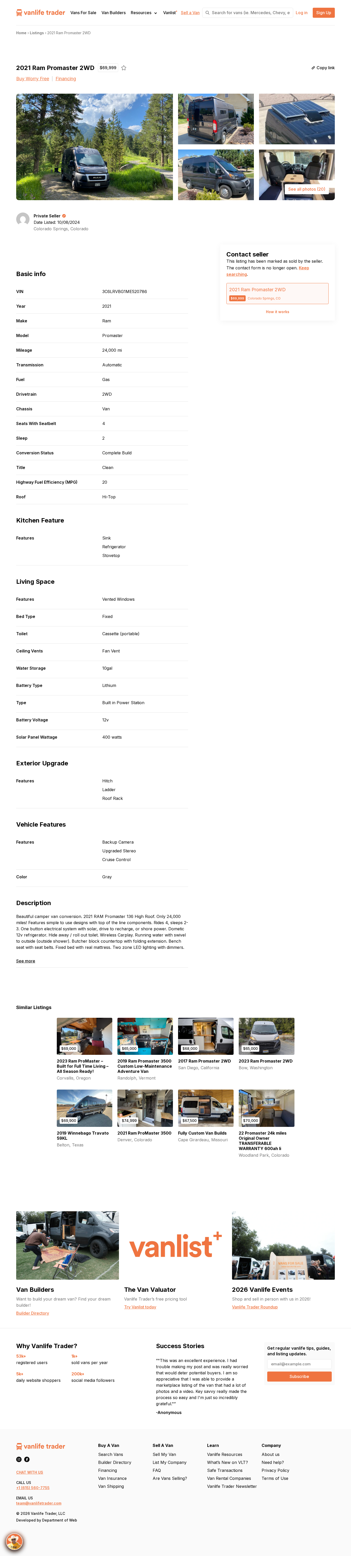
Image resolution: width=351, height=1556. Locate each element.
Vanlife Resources (224, 1454)
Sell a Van (190, 12)
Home (21, 33)
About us (271, 1454)
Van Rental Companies (229, 1478)
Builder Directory (114, 1462)
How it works (277, 312)
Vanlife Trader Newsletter (232, 1486)
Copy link (326, 67)
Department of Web (59, 1520)
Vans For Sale (83, 12)
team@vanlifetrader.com (38, 1503)
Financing (66, 78)
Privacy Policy (275, 1470)
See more (25, 961)
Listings (37, 33)
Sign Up (323, 12)
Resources (141, 12)
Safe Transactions (225, 1470)
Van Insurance (112, 1478)
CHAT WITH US (29, 1472)
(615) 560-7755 (35, 1488)
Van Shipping (111, 1486)
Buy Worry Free (32, 78)
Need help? (273, 1462)
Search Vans (110, 1454)
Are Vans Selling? (170, 1478)
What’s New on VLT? (227, 1462)
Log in (302, 12)
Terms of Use (275, 1478)
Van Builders (113, 12)
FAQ (157, 1470)
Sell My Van (164, 1454)
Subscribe (299, 1376)
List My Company (170, 1462)
